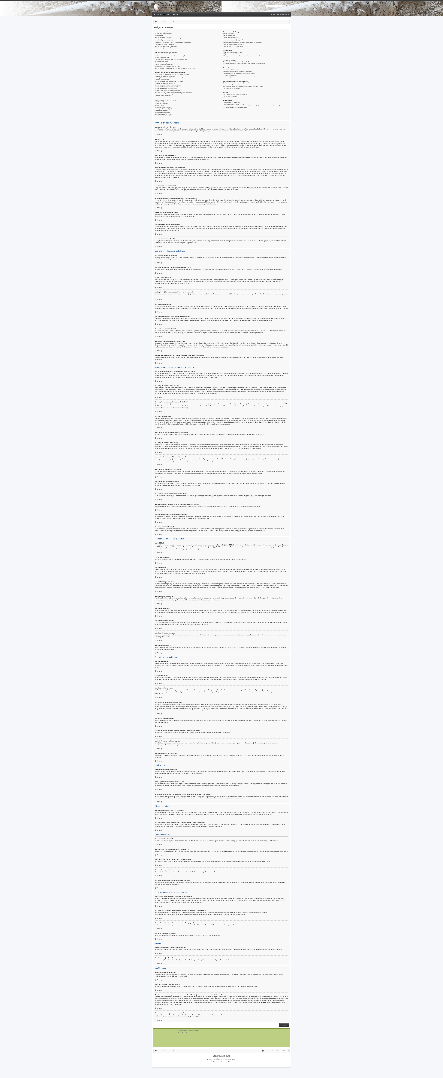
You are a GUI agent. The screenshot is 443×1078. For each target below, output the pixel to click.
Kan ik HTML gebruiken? (161, 103)
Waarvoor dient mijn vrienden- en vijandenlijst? (236, 62)
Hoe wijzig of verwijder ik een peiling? (165, 83)
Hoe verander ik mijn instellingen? (164, 54)
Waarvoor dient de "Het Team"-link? (233, 46)
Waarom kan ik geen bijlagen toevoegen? (166, 86)
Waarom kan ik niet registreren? (163, 37)
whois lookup (279, 997)
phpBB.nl (228, 1061)
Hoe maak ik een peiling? (162, 79)
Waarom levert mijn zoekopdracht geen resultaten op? (238, 71)
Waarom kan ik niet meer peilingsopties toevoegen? (169, 81)
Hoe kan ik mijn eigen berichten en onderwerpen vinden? (238, 77)
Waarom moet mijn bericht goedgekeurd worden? (168, 94)
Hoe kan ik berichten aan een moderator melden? (168, 90)
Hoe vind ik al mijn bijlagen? (230, 96)
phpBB (215, 1059)
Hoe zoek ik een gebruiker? (230, 75)
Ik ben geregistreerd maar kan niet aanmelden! (168, 39)
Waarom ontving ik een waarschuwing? (166, 88)
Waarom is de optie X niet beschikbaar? (234, 104)
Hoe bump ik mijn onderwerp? (163, 95)
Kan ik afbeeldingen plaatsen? (163, 107)
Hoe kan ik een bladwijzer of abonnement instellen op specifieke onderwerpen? (245, 84)
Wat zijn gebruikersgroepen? (231, 37)
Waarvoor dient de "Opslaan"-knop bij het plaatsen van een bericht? (173, 92)
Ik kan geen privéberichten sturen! (232, 52)
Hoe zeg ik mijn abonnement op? (232, 88)
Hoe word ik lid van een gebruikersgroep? (234, 39)
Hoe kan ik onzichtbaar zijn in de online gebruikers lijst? (170, 55)
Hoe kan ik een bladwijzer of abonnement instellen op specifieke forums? (243, 86)
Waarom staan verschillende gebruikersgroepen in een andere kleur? (242, 42)
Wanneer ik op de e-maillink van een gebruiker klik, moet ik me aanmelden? (176, 68)
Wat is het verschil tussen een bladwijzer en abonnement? (239, 83)
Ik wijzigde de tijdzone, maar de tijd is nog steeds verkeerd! (171, 59)
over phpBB (170, 976)
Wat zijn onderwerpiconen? (162, 116)
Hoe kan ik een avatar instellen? (163, 64)
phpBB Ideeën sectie (250, 986)
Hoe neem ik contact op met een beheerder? (235, 107)
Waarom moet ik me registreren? (164, 33)
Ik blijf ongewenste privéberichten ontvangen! (235, 54)
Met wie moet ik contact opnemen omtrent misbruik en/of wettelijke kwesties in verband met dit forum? (251, 106)
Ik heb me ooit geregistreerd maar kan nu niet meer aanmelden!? (173, 42)
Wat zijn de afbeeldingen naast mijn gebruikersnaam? (169, 63)
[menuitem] (157, 14)
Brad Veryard (226, 1055)
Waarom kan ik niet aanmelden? (163, 40)
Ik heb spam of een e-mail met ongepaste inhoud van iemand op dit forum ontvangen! (246, 55)
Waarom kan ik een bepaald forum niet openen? (168, 85)
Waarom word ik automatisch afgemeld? (166, 46)
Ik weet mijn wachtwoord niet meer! (164, 44)
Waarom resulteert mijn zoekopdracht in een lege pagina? (239, 73)
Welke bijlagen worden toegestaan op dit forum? (236, 94)
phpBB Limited (224, 974)
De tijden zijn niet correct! (162, 57)
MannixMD (227, 1056)
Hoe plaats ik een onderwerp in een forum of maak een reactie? (172, 74)
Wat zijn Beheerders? (229, 33)
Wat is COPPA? (159, 35)
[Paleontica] (157, 7)
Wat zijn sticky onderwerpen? (163, 112)
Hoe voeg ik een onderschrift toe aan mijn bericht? (169, 78)
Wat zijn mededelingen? (161, 110)
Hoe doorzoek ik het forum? (230, 69)
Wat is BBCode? (159, 101)
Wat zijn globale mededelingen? (163, 109)
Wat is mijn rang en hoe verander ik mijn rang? (167, 66)
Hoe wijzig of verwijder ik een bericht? (165, 76)
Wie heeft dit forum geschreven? (232, 102)
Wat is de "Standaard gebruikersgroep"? (234, 44)
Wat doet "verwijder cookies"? (163, 48)
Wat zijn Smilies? (159, 105)
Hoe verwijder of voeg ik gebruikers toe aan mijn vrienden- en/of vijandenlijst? (244, 63)
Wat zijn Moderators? (229, 35)
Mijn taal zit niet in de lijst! (161, 61)
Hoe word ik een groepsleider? (231, 40)
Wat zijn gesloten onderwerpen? (163, 114)
